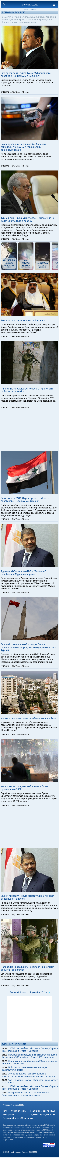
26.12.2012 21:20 (7, 986)
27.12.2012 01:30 (7, 666)
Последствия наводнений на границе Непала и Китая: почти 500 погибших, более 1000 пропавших (29, 1056)
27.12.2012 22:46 (7, 92)
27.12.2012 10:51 (7, 519)
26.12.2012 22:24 (7, 805)
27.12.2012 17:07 (7, 166)
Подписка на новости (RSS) (42, 1111)
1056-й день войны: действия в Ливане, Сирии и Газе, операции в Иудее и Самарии (30, 1087)
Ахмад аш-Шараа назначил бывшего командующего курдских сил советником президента (29, 1075)
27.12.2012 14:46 (7, 239)
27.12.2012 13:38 (7, 337)
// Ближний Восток (21, 92)
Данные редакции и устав (43, 1114)
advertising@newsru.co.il (22, 1118)
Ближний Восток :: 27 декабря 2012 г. (28, 992)
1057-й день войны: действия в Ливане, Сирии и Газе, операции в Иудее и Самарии (30, 1049)
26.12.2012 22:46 (7, 734)
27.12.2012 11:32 (7, 408)
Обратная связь (18, 1111)
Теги (5, 1111)
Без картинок (9, 1114)
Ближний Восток (13, 12)
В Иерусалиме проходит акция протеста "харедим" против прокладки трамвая (25, 1094)
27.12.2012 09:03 (7, 592)
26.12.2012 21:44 (7, 915)
